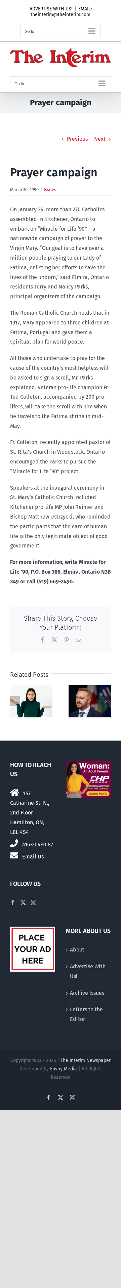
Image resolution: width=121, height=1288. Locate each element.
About (77, 949)
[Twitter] (23, 902)
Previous (77, 139)
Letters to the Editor (86, 1014)
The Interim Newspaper (86, 1060)
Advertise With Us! (88, 971)
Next (100, 139)
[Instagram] (33, 902)
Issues (50, 189)
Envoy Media (63, 1069)
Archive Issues (87, 993)
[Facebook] (12, 902)
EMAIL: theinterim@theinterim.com (61, 11)
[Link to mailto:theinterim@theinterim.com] (14, 855)
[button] (15, 701)
